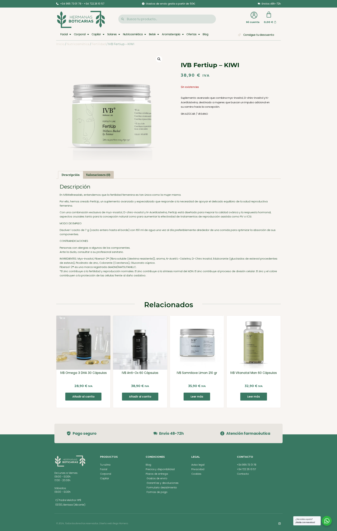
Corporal (79, 34)
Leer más (197, 396)
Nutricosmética (133, 34)
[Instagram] (279, 523)
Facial (64, 34)
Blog (205, 34)
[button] (159, 59)
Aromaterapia (171, 34)
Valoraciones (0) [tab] (98, 175)
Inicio (60, 44)
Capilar (96, 34)
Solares (112, 34)
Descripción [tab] (71, 175)
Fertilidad (99, 44)
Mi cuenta (252, 22)
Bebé (152, 34)
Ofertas (191, 34)
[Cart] (268, 14)
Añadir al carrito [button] (83, 396)
